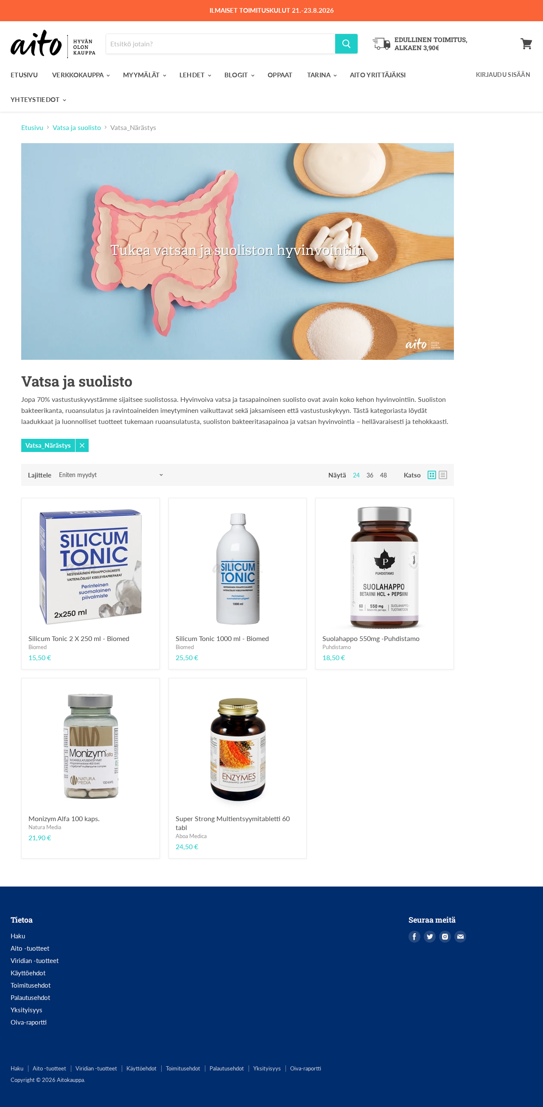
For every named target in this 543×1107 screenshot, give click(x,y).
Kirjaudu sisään (503, 74)
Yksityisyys (26, 1010)
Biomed (37, 647)
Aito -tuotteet (30, 948)
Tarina (319, 75)
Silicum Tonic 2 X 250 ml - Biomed (78, 638)
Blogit (237, 75)
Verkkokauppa (78, 75)
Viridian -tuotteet (35, 960)
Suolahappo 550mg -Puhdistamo (371, 638)
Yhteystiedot (36, 99)
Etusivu (24, 75)
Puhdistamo (336, 647)
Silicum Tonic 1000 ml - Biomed (222, 638)
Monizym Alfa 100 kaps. (64, 818)
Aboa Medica (191, 836)
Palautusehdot (30, 997)
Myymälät (142, 75)
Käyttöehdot (28, 973)
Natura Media (44, 827)
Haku (18, 936)
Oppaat (280, 75)
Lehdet (193, 75)
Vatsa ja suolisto (77, 127)
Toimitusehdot (30, 985)
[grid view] (432, 475)
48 (383, 475)
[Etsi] (346, 44)
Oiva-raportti (29, 1022)
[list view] (443, 475)
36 (370, 475)
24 (356, 475)
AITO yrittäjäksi (378, 75)
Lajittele (39, 475)
